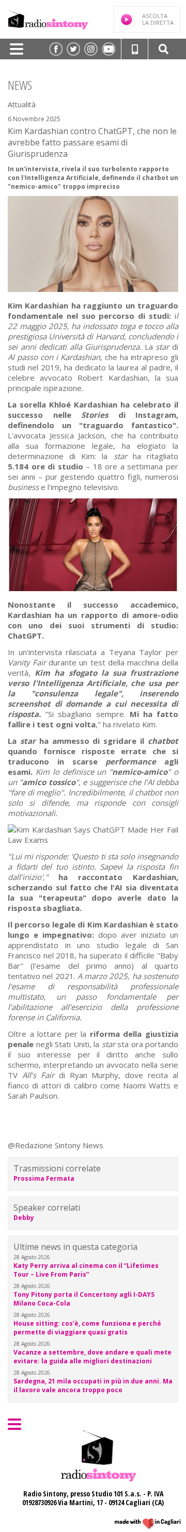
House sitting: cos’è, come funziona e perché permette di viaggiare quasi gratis (87, 1328)
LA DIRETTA (158, 19)
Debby (23, 1217)
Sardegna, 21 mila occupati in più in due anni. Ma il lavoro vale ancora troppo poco (93, 1385)
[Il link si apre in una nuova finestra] (56, 49)
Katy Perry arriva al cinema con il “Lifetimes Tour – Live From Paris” (86, 1270)
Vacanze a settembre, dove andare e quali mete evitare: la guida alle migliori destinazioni (92, 1356)
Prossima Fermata (43, 1178)
